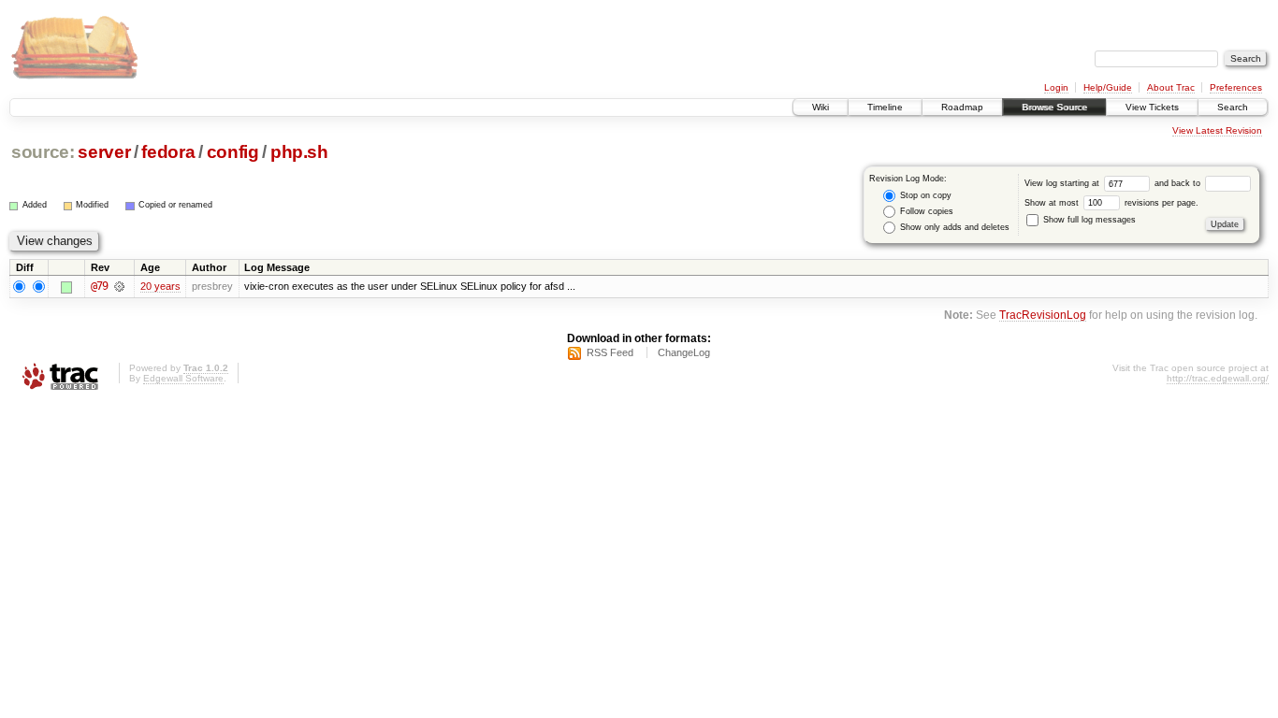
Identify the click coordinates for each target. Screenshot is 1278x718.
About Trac (1171, 87)
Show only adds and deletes (953, 227)
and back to (1179, 183)
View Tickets (1152, 107)
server (104, 152)
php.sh (299, 152)
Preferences (1236, 87)
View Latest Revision (1217, 130)
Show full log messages (1088, 219)
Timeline (885, 107)
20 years (160, 286)
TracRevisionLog (1042, 315)
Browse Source (1054, 107)
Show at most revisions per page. (1111, 203)
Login (1056, 87)
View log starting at (1063, 183)
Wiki (820, 107)
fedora (168, 152)
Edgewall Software (183, 378)
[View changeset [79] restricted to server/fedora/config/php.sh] (119, 286)
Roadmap (962, 107)
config (233, 152)
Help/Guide (1107, 87)
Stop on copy (924, 195)
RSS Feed (610, 352)
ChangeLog (684, 352)
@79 (99, 286)
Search (1232, 107)
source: (43, 152)
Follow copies (925, 211)
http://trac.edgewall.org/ (1218, 378)
